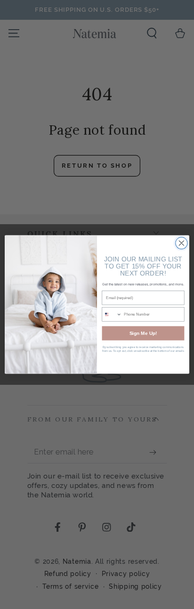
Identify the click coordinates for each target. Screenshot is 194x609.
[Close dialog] (181, 243)
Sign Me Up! (143, 333)
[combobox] (111, 314)
